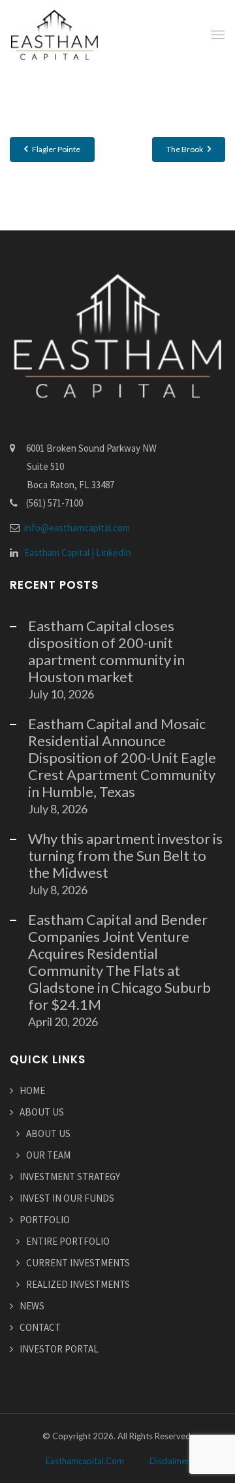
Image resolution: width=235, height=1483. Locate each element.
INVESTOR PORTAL (59, 1349)
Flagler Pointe (55, 149)
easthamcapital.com (85, 1461)
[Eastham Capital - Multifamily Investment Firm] (54, 35)
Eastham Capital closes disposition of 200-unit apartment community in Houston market (106, 651)
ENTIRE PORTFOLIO (68, 1241)
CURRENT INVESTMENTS (78, 1263)
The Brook (185, 149)
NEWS (32, 1306)
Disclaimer (169, 1461)
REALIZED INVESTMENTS (78, 1284)
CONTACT (40, 1327)
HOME (32, 1090)
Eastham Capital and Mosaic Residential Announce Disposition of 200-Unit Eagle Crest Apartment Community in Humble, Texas (122, 757)
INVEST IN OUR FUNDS (67, 1198)
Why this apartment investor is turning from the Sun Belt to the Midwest (125, 855)
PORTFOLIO (45, 1219)
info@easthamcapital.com (77, 528)
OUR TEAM (48, 1155)
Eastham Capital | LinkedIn (77, 552)
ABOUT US (42, 1112)
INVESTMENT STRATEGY (70, 1176)
